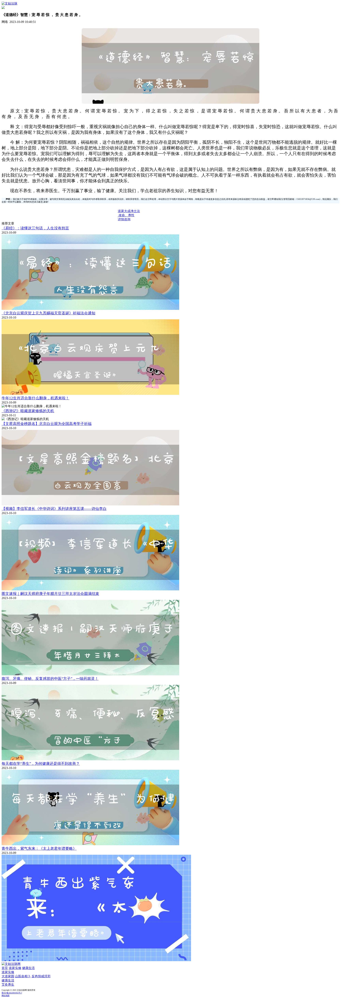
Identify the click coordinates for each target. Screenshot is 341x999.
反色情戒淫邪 (41, 976)
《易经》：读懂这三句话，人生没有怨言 (35, 228)
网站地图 (5, 995)
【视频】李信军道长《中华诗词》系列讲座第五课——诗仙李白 (54, 509)
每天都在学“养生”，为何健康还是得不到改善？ (41, 763)
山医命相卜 (23, 976)
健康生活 (28, 968)
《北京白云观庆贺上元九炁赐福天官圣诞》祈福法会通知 (48, 313)
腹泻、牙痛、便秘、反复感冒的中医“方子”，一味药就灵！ (50, 679)
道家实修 (15, 968)
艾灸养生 (8, 984)
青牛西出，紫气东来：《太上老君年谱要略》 (39, 848)
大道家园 (8, 976)
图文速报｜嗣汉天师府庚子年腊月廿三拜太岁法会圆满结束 (50, 594)
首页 (5, 968)
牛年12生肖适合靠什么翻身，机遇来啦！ (35, 398)
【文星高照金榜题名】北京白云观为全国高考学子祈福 (47, 424)
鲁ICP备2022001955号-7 (12, 993)
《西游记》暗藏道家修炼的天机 (28, 411)
